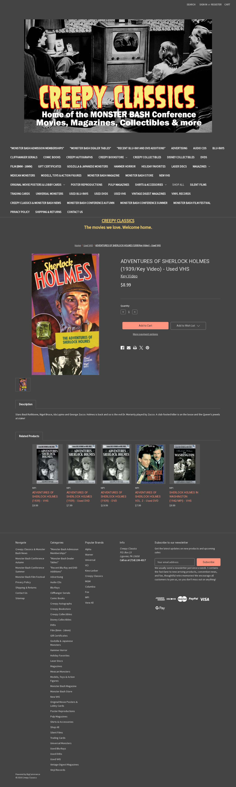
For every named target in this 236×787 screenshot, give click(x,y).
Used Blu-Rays (78, 193)
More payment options (145, 334)
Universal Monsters (49, 193)
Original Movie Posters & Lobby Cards (35, 184)
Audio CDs (199, 148)
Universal (90, 560)
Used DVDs (101, 193)
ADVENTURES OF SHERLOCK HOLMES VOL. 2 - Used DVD (148, 496)
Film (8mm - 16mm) (21, 166)
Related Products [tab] (29, 436)
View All (89, 602)
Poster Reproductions (86, 184)
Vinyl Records (181, 193)
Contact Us (75, 212)
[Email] (129, 347)
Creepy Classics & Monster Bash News (35, 203)
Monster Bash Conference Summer (143, 203)
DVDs (203, 157)
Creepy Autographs (79, 157)
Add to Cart (47, 467)
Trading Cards (20, 193)
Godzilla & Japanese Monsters (87, 166)
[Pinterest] (147, 347)
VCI (86, 565)
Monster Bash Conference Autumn (90, 203)
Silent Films (198, 184)
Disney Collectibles (181, 157)
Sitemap (20, 598)
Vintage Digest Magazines (149, 193)
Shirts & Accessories (149, 184)
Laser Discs (179, 166)
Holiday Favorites (153, 166)
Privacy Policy (20, 212)
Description (25, 404)
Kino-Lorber (91, 570)
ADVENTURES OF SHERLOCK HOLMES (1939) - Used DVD (79, 496)
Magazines (199, 166)
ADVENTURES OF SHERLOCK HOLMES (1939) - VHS (45, 496)
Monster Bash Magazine (103, 175)
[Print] (135, 347)
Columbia (90, 586)
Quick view (47, 461)
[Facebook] (122, 347)
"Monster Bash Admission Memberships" (37, 148)
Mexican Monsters (22, 175)
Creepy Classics (94, 576)
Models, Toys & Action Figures (61, 175)
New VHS (164, 175)
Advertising (179, 148)
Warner (89, 554)
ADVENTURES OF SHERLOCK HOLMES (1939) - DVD (113, 496)
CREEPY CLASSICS (118, 220)
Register (216, 4)
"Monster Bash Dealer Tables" (90, 148)
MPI (87, 597)
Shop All (178, 184)
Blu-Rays (218, 148)
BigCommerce (33, 774)
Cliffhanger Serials (23, 157)
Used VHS (120, 193)
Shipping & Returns (48, 212)
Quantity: (125, 305)
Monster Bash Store (139, 175)
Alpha (88, 549)
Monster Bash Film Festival (192, 203)
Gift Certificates (49, 166)
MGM (88, 581)
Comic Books (51, 157)
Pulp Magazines (118, 184)
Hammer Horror (125, 166)
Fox (87, 592)
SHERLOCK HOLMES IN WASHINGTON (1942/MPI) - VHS (183, 496)
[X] (141, 347)
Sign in (203, 4)
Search (191, 4)
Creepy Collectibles (147, 157)
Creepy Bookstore (111, 157)
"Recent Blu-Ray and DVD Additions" (141, 148)
